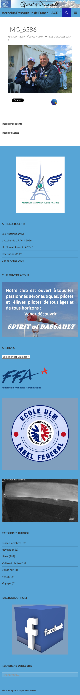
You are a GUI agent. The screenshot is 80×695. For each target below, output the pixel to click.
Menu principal (75, 12)
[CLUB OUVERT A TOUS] (40, 309)
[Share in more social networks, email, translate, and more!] (54, 101)
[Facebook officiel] (40, 629)
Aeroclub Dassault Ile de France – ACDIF (31, 13)
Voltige (6, 576)
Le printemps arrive (13, 233)
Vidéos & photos (11, 563)
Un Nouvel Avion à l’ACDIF (17, 247)
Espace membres (11, 542)
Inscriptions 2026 (12, 253)
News (5, 556)
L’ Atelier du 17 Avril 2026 (17, 240)
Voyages (6, 583)
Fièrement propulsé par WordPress (19, 690)
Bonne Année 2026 (13, 260)
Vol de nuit (8, 569)
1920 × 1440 (36, 36)
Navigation (8, 549)
